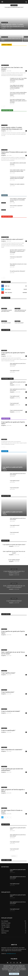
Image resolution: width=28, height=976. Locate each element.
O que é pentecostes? (19, 322)
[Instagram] (17, 962)
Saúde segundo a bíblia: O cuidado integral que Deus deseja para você (11, 128)
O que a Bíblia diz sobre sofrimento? (12, 239)
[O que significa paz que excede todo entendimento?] (14, 760)
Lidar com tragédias (5, 237)
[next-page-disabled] (4, 212)
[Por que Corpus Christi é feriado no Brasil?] (14, 802)
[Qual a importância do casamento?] (14, 741)
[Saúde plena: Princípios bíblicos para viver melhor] (11, 36)
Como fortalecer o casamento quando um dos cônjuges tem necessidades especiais (18, 200)
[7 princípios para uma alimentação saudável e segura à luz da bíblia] (5, 179)
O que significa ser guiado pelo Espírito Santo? (14, 7)
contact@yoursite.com (11, 953)
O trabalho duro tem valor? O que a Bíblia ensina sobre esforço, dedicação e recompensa (18, 79)
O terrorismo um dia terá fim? (16, 256)
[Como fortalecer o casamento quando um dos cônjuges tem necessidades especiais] (5, 200)
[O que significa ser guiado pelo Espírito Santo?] (7, 305)
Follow (25, 289)
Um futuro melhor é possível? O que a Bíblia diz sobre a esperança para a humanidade (17, 251)
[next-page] (4, 106)
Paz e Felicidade (4, 22)
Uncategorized (4, 308)
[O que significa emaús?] (7, 317)
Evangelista (3, 70)
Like (26, 285)
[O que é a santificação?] (14, 722)
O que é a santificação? (8, 730)
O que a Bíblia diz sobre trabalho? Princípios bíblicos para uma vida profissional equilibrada (17, 87)
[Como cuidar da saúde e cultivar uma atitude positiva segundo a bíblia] (5, 172)
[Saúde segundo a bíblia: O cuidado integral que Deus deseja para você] (14, 19)
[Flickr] (14, 962)
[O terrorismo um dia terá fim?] (5, 259)
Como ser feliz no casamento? (16, 205)
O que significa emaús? (6, 322)
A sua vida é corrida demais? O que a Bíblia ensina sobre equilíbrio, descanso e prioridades (18, 101)
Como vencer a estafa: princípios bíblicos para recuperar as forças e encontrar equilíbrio (18, 94)
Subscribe (25, 292)
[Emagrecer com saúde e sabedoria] (5, 186)
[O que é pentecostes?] (21, 317)
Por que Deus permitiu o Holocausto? (17, 271)
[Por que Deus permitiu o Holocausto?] (5, 273)
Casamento (3, 202)
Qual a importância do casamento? (11, 749)
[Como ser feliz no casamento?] (5, 207)
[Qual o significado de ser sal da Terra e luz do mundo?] (21, 305)
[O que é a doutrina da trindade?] (5, 412)
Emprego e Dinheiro (5, 65)
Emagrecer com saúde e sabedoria (17, 184)
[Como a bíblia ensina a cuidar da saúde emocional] (5, 165)
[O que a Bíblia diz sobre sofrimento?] (14, 228)
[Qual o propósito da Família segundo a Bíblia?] (14, 781)
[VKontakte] (20, 962)
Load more (14, 856)
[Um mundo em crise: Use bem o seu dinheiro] (14, 56)
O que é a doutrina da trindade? (16, 410)
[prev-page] (2, 106)
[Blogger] (7, 962)
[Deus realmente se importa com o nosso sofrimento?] (5, 266)
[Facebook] (11, 962)
